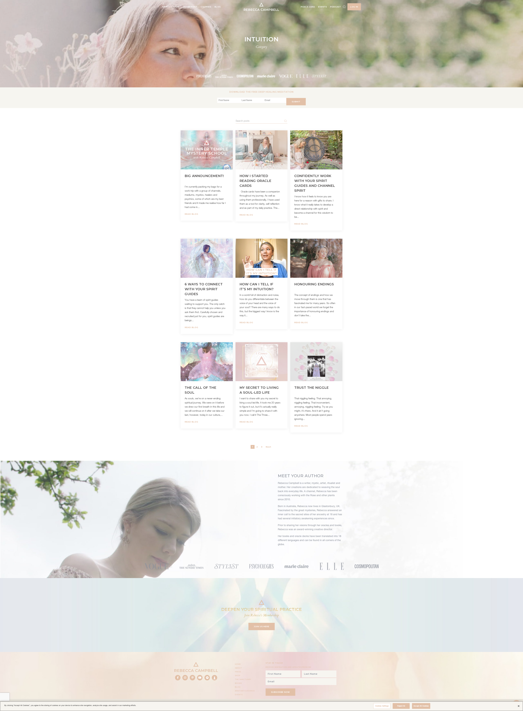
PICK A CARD (308, 7)
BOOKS (238, 683)
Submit (296, 101)
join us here (261, 626)
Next (268, 447)
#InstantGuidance (245, 691)
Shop (176, 7)
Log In (354, 7)
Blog (218, 7)
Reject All (401, 706)
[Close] (519, 706)
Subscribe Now (280, 692)
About (166, 7)
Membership (190, 7)
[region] (261, 706)
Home (238, 664)
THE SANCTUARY (243, 679)
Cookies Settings (382, 706)
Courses (206, 7)
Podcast (335, 7)
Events (322, 7)
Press (238, 672)
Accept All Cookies (421, 706)
